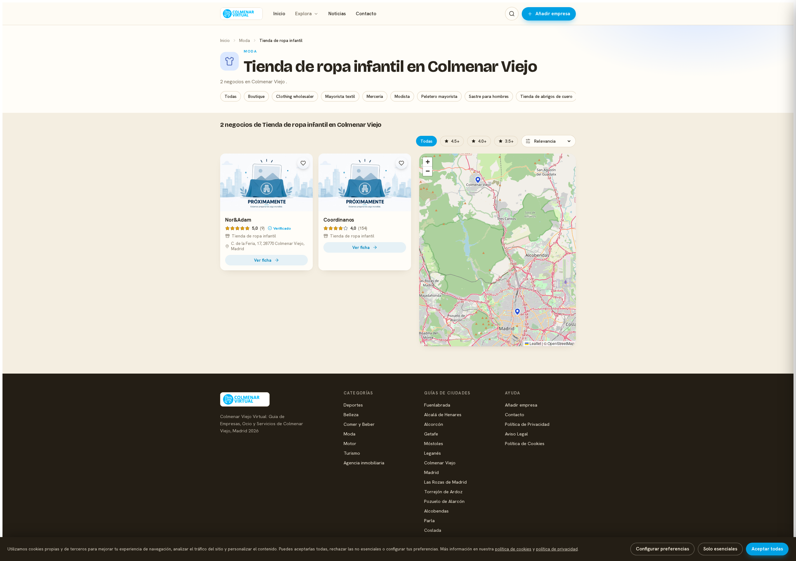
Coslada (432, 530)
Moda (244, 40)
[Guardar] (303, 163)
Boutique (256, 96)
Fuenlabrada (437, 405)
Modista (402, 96)
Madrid (431, 472)
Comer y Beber (359, 424)
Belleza (351, 414)
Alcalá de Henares (442, 414)
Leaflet (535, 343)
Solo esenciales (720, 549)
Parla (429, 520)
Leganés (432, 453)
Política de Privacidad (527, 424)
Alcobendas (436, 511)
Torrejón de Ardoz (443, 491)
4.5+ (455, 141)
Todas (230, 96)
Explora (303, 14)
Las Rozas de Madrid (445, 482)
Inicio (279, 14)
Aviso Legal (516, 434)
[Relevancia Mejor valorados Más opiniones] (548, 141)
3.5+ (509, 141)
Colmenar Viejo (440, 463)
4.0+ (482, 141)
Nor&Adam (238, 219)
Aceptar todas (767, 549)
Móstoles (433, 443)
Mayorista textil (340, 96)
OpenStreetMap (561, 343)
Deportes (353, 405)
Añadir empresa (552, 14)
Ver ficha (262, 260)
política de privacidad (557, 549)
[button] (478, 180)
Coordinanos (338, 219)
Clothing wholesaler (295, 96)
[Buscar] (512, 14)
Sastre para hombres (489, 96)
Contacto (366, 14)
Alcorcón (433, 424)
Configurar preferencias (662, 549)
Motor (350, 443)
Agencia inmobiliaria (364, 463)
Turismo (352, 453)
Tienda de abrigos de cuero (546, 96)
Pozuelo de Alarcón (444, 501)
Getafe (431, 434)
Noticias (337, 14)
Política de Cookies (524, 443)
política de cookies (513, 549)
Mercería (375, 96)
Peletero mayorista (439, 96)
